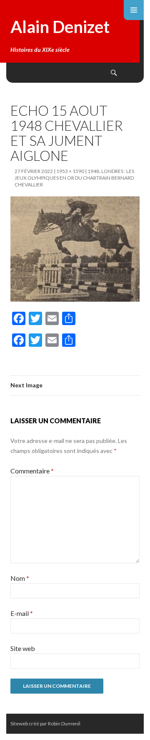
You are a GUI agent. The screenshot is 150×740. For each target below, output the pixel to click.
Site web (22, 648)
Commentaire (32, 471)
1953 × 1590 (70, 171)
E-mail (21, 613)
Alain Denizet (60, 27)
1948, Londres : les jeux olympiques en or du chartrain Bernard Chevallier (74, 178)
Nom (19, 578)
